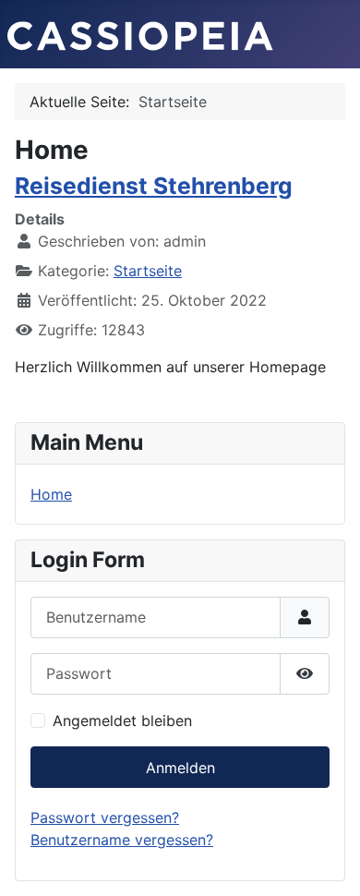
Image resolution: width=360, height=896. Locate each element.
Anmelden (180, 767)
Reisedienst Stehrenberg (154, 186)
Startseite (148, 270)
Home (51, 494)
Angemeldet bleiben (122, 720)
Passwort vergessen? (104, 817)
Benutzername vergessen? (121, 839)
